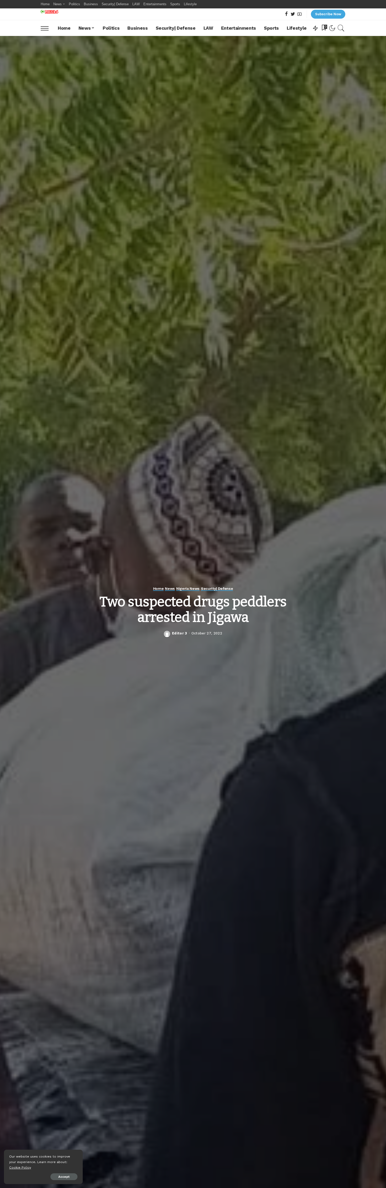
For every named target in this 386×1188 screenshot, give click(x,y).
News (170, 589)
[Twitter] (293, 14)
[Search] (341, 28)
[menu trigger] (47, 28)
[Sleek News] (49, 12)
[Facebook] (286, 14)
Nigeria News (188, 589)
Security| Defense (217, 589)
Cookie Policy (20, 1167)
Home (158, 589)
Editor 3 (179, 633)
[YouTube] (299, 14)
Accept (64, 1177)
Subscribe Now (328, 14)
